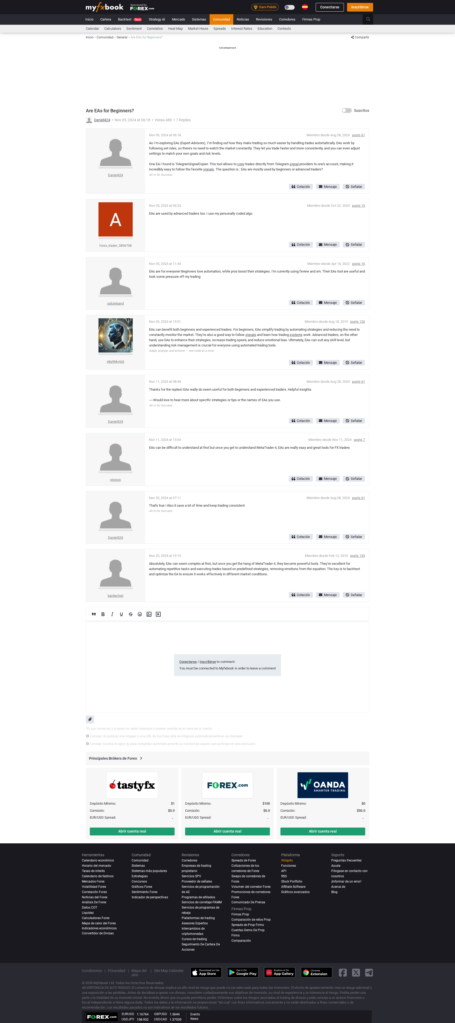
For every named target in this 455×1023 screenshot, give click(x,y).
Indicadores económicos (99, 928)
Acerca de (338, 887)
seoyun (115, 480)
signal (294, 164)
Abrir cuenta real (132, 831)
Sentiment (134, 29)
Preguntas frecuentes (346, 860)
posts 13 (358, 206)
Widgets (287, 860)
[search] (371, 19)
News (194, 1019)
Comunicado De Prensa (248, 902)
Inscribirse (360, 7)
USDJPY (128, 1019)
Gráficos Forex (142, 887)
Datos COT (89, 907)
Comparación (241, 940)
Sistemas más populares (149, 871)
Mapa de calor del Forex (99, 923)
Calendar (92, 29)
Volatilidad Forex (94, 887)
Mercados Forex (93, 881)
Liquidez (88, 913)
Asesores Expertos (195, 923)
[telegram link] (369, 972)
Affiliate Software (293, 887)
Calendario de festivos (97, 876)
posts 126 (357, 322)
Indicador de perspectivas (150, 897)
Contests (284, 29)
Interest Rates (241, 29)
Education (265, 29)
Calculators (112, 29)
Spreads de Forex (243, 860)
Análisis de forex (94, 902)
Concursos (139, 881)
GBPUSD (160, 1014)
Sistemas (199, 19)
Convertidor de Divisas (98, 933)
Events (195, 1014)
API (283, 871)
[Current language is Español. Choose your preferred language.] (304, 7)
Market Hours (198, 29)
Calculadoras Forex (96, 918)
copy (240, 164)
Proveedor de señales (197, 881)
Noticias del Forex (94, 897)
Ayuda (335, 866)
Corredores (287, 19)
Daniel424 (102, 120)
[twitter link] (356, 972)
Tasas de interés (93, 871)
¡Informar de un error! (346, 881)
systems (296, 335)
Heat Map (175, 29)
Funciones (288, 866)
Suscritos (361, 110)
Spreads (220, 29)
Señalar (356, 187)
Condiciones (92, 970)
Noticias (243, 19)
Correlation (155, 29)
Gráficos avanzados (295, 892)
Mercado (178, 19)
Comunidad (221, 19)
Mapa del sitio (138, 972)
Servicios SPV (191, 876)
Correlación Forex (94, 892)
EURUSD (128, 1014)
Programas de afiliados (198, 897)
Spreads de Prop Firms (247, 924)
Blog (334, 892)
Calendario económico (98, 860)
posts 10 (358, 264)
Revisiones (264, 19)
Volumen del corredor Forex (251, 887)
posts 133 (357, 556)
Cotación (303, 187)
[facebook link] (343, 972)
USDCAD (160, 1019)
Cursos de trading (194, 939)
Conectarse (329, 7)
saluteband (115, 303)
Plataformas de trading (198, 918)
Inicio (89, 19)
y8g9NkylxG (115, 362)
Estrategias (140, 876)
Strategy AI (157, 19)
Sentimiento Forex (144, 892)
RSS (284, 876)
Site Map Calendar (169, 970)
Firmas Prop (311, 19)
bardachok (115, 596)
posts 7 (359, 440)
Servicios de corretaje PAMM (202, 902)
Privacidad (116, 970)
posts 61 (358, 135)
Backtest (129, 19)
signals (208, 169)
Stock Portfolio (291, 881)
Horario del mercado (96, 866)
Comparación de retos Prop (251, 919)
